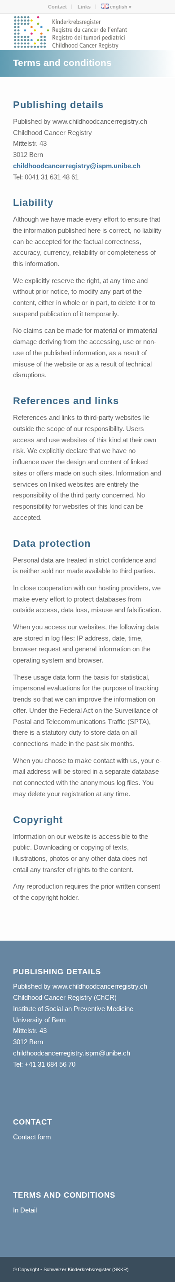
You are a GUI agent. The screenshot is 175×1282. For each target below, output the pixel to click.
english (118, 6)
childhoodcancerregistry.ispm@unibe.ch (71, 1053)
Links (84, 6)
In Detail (25, 1210)
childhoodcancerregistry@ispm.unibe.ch (76, 166)
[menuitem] (58, 6)
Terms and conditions (62, 62)
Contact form (32, 1137)
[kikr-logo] (72, 32)
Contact (57, 6)
